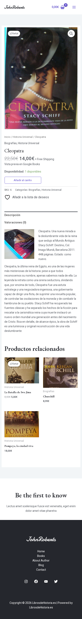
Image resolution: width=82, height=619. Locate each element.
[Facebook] (36, 581)
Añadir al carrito (23, 180)
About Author (41, 560)
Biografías (10, 143)
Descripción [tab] (12, 215)
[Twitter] (56, 581)
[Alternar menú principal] (74, 7)
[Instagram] (26, 581)
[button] (71, 33)
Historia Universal (23, 137)
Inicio (7, 137)
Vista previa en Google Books (22, 164)
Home (41, 551)
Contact (41, 570)
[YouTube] (46, 581)
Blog (41, 565)
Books (41, 556)
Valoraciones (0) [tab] (15, 222)
